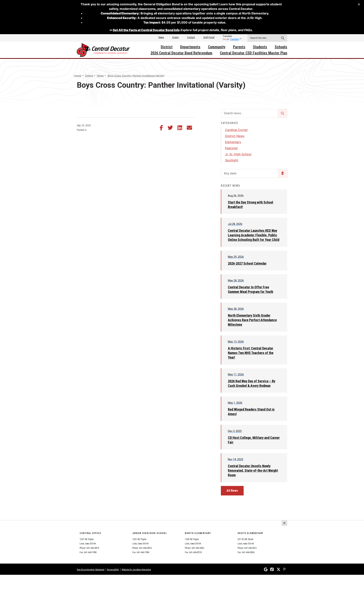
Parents (239, 47)
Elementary (233, 142)
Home (77, 75)
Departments (190, 47)
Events (175, 37)
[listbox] (231, 36)
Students (260, 47)
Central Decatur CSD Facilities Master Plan (253, 53)
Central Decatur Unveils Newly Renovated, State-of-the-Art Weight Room (253, 470)
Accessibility (113, 569)
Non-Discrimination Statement (90, 569)
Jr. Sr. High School (238, 154)
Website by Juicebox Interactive (136, 569)
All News (232, 490)
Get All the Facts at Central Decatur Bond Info (146, 30)
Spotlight (231, 160)
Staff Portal (208, 37)
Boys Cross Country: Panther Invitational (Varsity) (135, 75)
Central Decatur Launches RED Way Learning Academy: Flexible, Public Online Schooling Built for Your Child (253, 235)
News (161, 37)
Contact (191, 37)
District (167, 47)
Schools (281, 47)
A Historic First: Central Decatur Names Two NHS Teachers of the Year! (250, 352)
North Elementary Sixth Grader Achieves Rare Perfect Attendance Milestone (252, 319)
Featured (231, 148)
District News (234, 136)
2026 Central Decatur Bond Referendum (181, 53)
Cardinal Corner (236, 130)
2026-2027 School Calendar (247, 263)
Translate (234, 39)
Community (216, 47)
